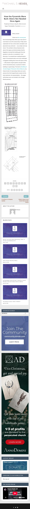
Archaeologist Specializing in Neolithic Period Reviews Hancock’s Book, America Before (14, 281)
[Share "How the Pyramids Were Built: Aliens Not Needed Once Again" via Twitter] (8, 183)
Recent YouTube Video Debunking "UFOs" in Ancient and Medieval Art (14, 240)
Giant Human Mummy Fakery (10, 260)
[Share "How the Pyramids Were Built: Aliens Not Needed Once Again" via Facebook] (5, 183)
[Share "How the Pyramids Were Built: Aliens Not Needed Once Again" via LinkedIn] (19, 183)
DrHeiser (11, 24)
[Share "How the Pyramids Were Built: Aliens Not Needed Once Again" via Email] (13, 186)
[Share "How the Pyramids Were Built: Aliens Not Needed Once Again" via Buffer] (22, 183)
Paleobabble (11, 26)
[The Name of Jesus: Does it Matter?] (15, 292)
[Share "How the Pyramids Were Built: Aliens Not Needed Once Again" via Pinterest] (16, 183)
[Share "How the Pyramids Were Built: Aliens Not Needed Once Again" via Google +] (10, 183)
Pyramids (17, 26)
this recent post (22, 37)
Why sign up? (6, 479)
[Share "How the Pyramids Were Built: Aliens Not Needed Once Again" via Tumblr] (13, 183)
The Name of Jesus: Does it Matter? (11, 301)
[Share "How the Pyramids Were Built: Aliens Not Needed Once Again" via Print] (16, 186)
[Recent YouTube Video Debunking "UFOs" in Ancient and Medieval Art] (15, 230)
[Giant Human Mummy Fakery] (15, 251)
